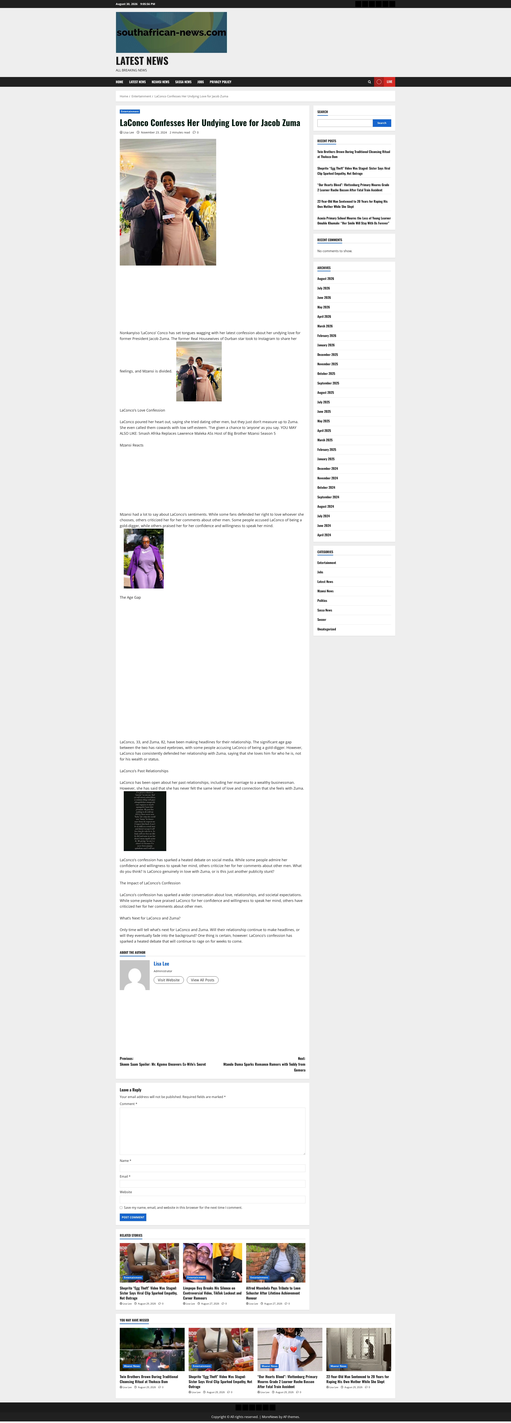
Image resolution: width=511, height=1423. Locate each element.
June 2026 (324, 297)
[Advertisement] (212, 300)
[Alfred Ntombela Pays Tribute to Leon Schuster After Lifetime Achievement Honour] (275, 1263)
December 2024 (327, 468)
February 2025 (326, 449)
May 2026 (323, 307)
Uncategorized (326, 629)
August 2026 (325, 278)
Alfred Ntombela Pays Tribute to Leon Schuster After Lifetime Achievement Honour (273, 1293)
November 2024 (327, 478)
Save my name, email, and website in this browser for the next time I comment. (183, 1207)
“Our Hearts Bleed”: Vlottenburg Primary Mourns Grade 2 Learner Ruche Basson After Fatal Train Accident (353, 187)
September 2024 (328, 497)
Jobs (200, 81)
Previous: (163, 1061)
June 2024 (324, 525)
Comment (128, 1104)
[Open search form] (369, 82)
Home (119, 81)
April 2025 (324, 430)
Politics (322, 600)
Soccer (321, 619)
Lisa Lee (128, 132)
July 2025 (323, 402)
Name (125, 1160)
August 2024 (325, 506)
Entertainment (130, 111)
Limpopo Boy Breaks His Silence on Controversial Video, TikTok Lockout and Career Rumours (212, 1293)
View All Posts (202, 980)
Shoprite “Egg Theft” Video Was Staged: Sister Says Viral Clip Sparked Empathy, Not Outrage (148, 1293)
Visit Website (169, 980)
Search (322, 112)
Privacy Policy (220, 81)
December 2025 (327, 354)
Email (125, 1176)
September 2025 (328, 383)
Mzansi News (160, 81)
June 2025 (324, 411)
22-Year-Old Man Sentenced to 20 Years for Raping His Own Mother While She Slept (352, 204)
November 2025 (327, 363)
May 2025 (323, 421)
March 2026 (325, 326)
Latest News (142, 60)
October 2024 (326, 487)
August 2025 (325, 392)
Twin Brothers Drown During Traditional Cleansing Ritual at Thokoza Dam (149, 1379)
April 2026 (324, 316)
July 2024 (323, 516)
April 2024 (324, 534)
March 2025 (325, 439)
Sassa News (183, 81)
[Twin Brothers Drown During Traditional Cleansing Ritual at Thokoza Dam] (152, 1349)
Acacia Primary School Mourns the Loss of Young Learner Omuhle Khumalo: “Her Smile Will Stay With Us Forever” (354, 221)
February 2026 (326, 335)
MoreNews (270, 1417)
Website (126, 1192)
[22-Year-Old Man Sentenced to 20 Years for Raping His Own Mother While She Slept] (358, 1349)
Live (389, 81)
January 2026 (326, 345)
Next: (264, 1064)
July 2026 (323, 288)
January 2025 (326, 458)
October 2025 (326, 373)
